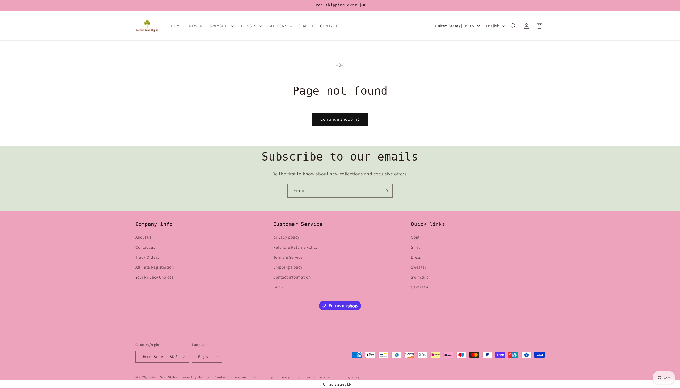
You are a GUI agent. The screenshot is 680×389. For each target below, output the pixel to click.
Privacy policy (289, 377)
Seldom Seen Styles (162, 377)
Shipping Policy (288, 267)
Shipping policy (348, 377)
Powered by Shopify (193, 377)
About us (143, 237)
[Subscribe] (386, 191)
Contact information (292, 277)
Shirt (415, 247)
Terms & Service (288, 257)
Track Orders (147, 257)
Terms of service (318, 377)
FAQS (278, 287)
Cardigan (419, 287)
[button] (221, 26)
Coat (415, 237)
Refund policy (262, 377)
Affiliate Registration (154, 267)
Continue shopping (340, 119)
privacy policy (286, 237)
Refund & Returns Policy (295, 247)
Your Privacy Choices (154, 277)
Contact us (145, 247)
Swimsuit (419, 277)
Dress (416, 257)
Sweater (418, 267)
